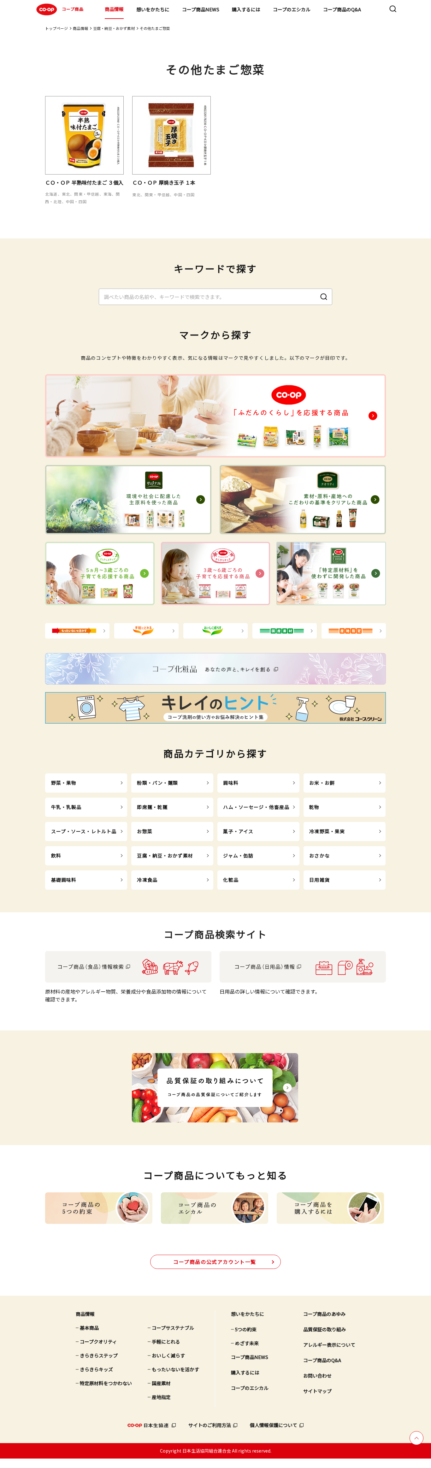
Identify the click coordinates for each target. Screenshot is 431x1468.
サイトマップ (317, 1391)
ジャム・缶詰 (238, 855)
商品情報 (114, 9)
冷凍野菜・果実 (327, 831)
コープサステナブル (173, 1327)
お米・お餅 (322, 782)
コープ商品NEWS (200, 9)
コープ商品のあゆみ (324, 1313)
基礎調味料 (64, 879)
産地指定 (161, 1397)
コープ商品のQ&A (342, 9)
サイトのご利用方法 (209, 1425)
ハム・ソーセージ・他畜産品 (256, 807)
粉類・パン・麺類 (157, 782)
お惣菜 (144, 831)
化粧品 (230, 879)
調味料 (230, 782)
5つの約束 (246, 1329)
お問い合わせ (317, 1375)
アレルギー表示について (329, 1344)
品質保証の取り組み (324, 1329)
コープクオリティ (98, 1341)
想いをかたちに (152, 9)
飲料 (56, 855)
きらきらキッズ (96, 1369)
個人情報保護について (273, 1425)
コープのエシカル (291, 9)
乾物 (314, 807)
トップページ (56, 28)
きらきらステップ (99, 1355)
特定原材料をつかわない (106, 1383)
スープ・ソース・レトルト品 (84, 831)
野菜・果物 (64, 782)
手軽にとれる (166, 1341)
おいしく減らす (168, 1355)
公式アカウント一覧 (214, 1261)
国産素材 (161, 1383)
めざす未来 (247, 1343)
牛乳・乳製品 (66, 807)
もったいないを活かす (175, 1369)
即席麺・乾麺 (152, 807)
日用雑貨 (319, 879)
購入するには (246, 9)
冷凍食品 (147, 879)
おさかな (319, 855)
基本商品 (89, 1327)
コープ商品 (73, 9)
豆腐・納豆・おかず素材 (114, 28)
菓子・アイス (238, 831)
